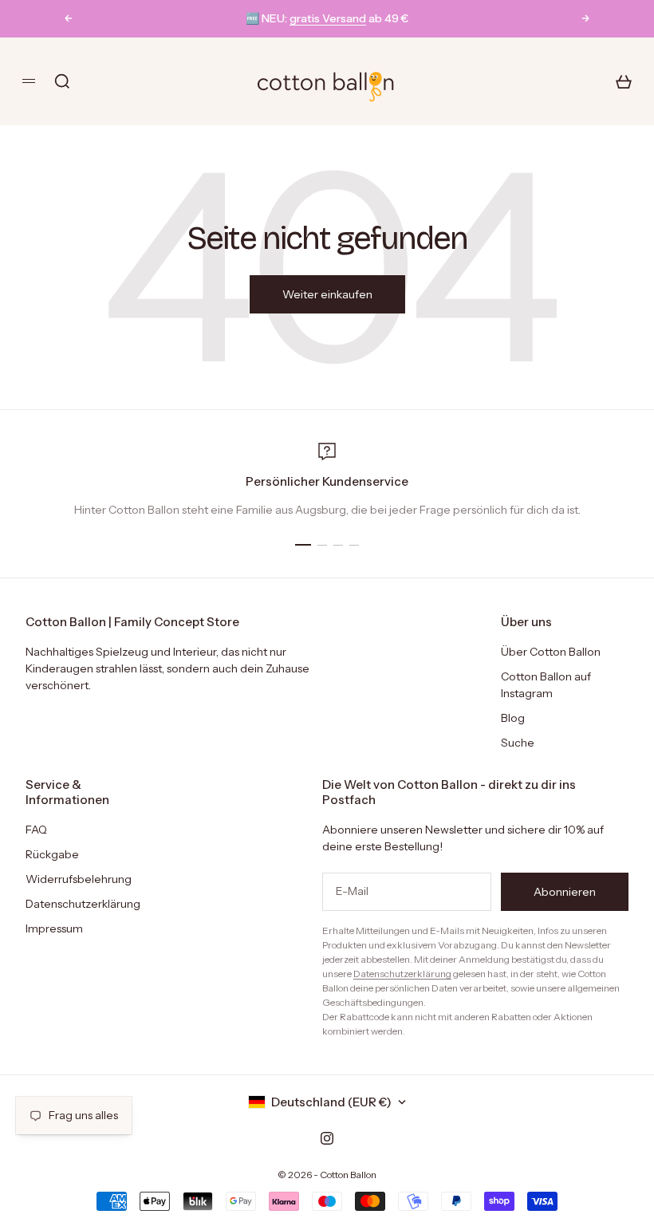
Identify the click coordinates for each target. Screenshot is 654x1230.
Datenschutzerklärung (83, 904)
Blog (513, 718)
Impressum (54, 928)
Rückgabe (52, 854)
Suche (517, 742)
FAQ (36, 829)
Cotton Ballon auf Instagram (546, 684)
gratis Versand (328, 18)
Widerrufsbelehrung (79, 879)
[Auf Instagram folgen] (327, 1138)
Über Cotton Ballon (551, 652)
